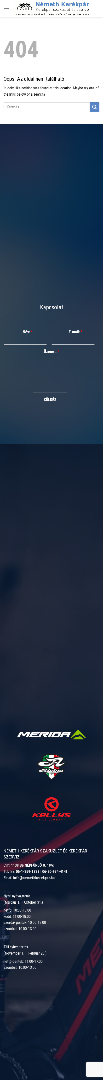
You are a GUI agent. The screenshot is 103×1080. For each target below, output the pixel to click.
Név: (28, 332)
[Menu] (6, 8)
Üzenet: (51, 351)
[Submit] (94, 107)
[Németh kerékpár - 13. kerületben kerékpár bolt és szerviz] (51, 8)
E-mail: (75, 332)
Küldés (50, 399)
